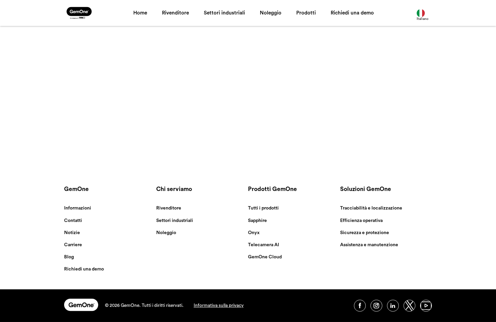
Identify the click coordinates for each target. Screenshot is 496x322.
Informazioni (77, 208)
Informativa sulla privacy (219, 305)
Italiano (423, 19)
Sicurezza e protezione (364, 232)
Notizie (72, 232)
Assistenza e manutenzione (369, 245)
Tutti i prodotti (263, 208)
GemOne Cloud (265, 257)
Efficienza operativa (361, 220)
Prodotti (306, 12)
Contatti (73, 220)
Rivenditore (175, 12)
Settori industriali (224, 12)
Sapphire (257, 220)
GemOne (76, 189)
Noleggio (270, 12)
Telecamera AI (263, 245)
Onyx (253, 232)
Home (140, 12)
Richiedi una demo (352, 12)
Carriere (73, 245)
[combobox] (424, 13)
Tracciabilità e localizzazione (371, 208)
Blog (69, 257)
